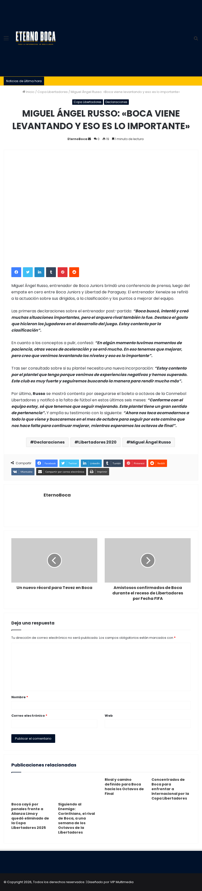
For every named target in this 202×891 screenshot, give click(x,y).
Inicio (29, 91)
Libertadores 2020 (97, 442)
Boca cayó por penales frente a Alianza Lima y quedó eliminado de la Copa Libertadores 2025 (30, 816)
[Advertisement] (124, 36)
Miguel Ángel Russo (150, 442)
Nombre (19, 697)
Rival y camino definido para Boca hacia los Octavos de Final (124, 786)
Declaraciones (116, 102)
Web (109, 715)
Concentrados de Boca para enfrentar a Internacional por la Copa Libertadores (170, 789)
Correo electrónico (29, 715)
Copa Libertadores (52, 91)
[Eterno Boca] (35, 38)
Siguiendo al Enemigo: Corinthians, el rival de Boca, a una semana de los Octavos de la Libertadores (76, 818)
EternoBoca (77, 139)
